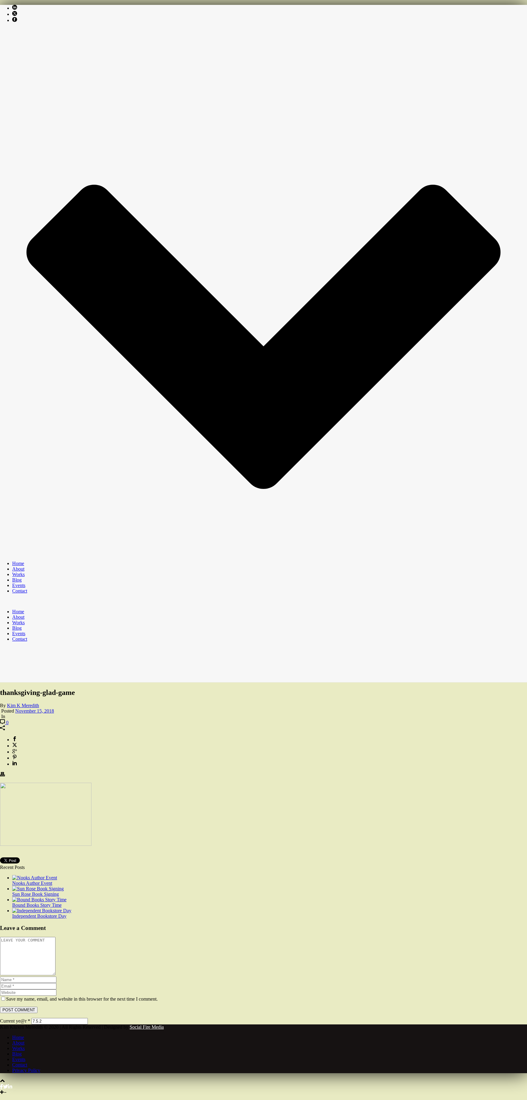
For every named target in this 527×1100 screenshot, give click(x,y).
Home (18, 563)
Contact (19, 590)
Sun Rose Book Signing (35, 894)
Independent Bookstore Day (39, 916)
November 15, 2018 (34, 711)
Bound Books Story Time (37, 905)
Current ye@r (15, 1020)
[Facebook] (1, 1086)
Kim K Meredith (23, 705)
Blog (17, 579)
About (18, 568)
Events (18, 585)
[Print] (2, 775)
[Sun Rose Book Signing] (38, 888)
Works (18, 574)
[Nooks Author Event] (34, 877)
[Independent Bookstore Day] (41, 910)
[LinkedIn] (10, 1086)
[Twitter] (5, 1086)
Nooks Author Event (32, 883)
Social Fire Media (147, 1027)
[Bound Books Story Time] (39, 899)
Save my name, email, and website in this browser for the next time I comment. (82, 999)
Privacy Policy (26, 1070)
